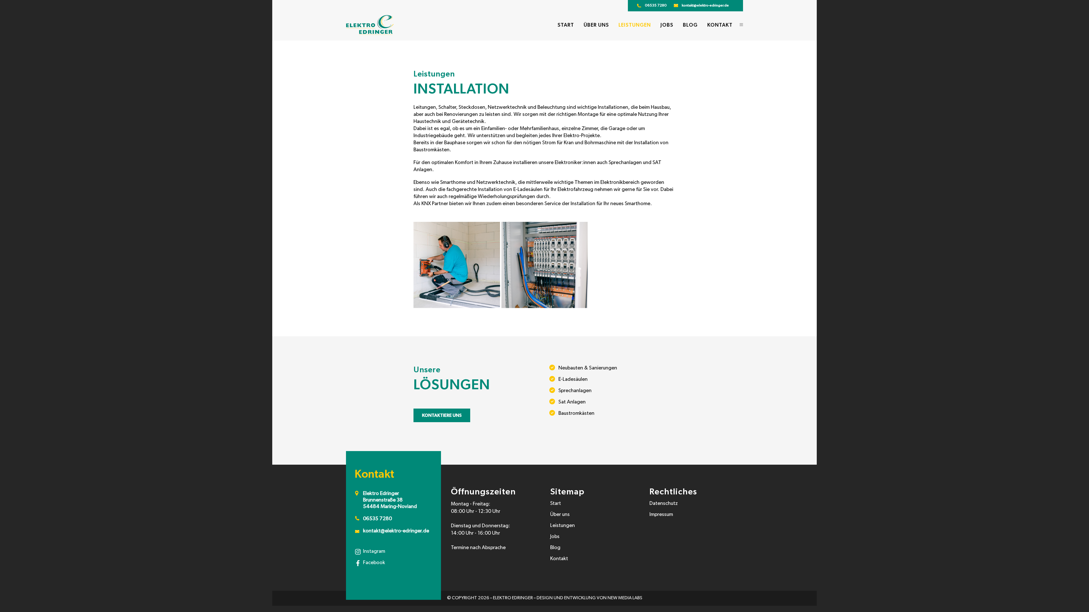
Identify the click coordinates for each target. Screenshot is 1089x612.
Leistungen (562, 525)
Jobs (555, 536)
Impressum (661, 514)
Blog (555, 548)
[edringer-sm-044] (544, 265)
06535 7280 (656, 5)
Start (555, 503)
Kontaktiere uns (442, 415)
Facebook (374, 563)
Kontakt (559, 559)
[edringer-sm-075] (456, 265)
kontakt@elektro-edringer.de (705, 5)
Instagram (374, 551)
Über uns (560, 514)
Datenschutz (663, 503)
